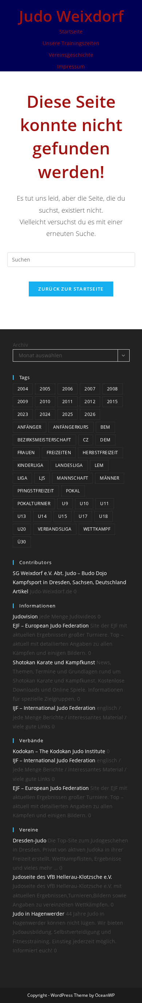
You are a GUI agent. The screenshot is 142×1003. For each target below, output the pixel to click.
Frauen (26, 452)
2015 (112, 401)
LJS (42, 478)
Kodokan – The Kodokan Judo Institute (59, 751)
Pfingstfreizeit (35, 491)
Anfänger (29, 427)
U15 (62, 516)
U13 (21, 516)
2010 (45, 401)
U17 (83, 516)
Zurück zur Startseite (70, 289)
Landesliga (69, 465)
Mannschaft (72, 478)
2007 (89, 389)
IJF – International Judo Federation (54, 707)
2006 (67, 389)
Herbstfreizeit (100, 452)
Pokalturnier (34, 503)
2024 (45, 414)
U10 (84, 503)
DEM (105, 440)
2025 (67, 414)
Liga (22, 478)
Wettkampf (97, 529)
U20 (21, 529)
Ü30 (21, 542)
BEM (105, 427)
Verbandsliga (55, 529)
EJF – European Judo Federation (51, 625)
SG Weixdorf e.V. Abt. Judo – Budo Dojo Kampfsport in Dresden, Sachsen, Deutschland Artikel (69, 582)
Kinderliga (30, 465)
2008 (112, 389)
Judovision (25, 616)
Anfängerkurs (71, 427)
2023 (22, 414)
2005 (45, 389)
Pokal (73, 491)
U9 (65, 503)
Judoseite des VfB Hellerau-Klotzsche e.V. (62, 876)
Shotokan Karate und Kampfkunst (54, 662)
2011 (67, 401)
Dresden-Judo (29, 840)
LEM (99, 465)
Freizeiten (59, 452)
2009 (22, 401)
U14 (42, 516)
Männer (109, 478)
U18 (103, 516)
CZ (86, 440)
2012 (89, 401)
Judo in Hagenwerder (38, 913)
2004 (22, 389)
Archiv (20, 344)
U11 (104, 503)
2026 (89, 414)
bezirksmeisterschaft (44, 440)
